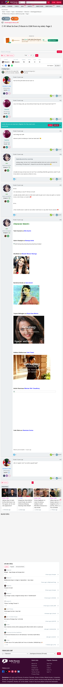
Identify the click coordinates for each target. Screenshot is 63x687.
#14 (60, 154)
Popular (12, 566)
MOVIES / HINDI (5, 498)
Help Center (35, 670)
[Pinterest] (15, 671)
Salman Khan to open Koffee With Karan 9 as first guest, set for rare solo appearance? (8, 502)
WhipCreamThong (52, 582)
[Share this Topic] (3, 66)
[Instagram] (12, 671)
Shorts (30, 6)
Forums (10, 6)
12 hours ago (47, 598)
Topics (17, 6)
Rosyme (54, 574)
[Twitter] (6, 671)
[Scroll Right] (60, 72)
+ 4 (9, 116)
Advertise (34, 665)
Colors (49, 668)
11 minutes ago (49, 644)
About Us (34, 663)
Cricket (7, 624)
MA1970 (54, 621)
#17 (60, 459)
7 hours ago (43, 582)
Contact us (35, 668)
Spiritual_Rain (53, 629)
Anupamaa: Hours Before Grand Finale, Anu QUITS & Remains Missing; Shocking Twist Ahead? (25, 502)
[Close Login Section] (60, 125)
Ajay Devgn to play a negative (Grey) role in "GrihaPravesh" (20, 595)
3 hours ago (46, 605)
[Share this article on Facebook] (6, 66)
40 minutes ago (48, 613)
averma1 (54, 637)
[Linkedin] (19, 671)
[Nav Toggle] (2, 2)
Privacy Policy (35, 674)
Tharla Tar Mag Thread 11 (11, 603)
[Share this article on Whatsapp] (12, 66)
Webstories (49, 6)
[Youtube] (9, 671)
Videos (58, 6)
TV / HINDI (20, 498)
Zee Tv (49, 665)
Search (59, 51)
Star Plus (49, 663)
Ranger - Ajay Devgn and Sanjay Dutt (14, 572)
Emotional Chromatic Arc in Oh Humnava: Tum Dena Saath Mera (22, 634)
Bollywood (8, 570)
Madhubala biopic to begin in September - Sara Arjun (18, 580)
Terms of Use (35, 672)
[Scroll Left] (2, 72)
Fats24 (54, 613)
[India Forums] (11, 2)
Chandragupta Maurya (10, 22)
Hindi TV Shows (9, 609)
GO (48, 2)
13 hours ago (48, 590)
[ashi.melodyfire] (3, 62)
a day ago (46, 629)
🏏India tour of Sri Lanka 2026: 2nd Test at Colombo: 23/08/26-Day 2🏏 (23, 642)
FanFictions (39, 6)
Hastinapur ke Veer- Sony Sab (12, 611)
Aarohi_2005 (53, 605)
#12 (60, 100)
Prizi (55, 644)
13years (7, 62)
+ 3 (9, 93)
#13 (60, 131)
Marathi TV (8, 601)
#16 (60, 219)
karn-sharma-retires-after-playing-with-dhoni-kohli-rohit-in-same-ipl (23, 627)
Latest (6, 566)
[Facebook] (3, 671)
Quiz (22, 6)
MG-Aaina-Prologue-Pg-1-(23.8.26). (13, 619)
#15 (60, 185)
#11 (60, 77)
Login (53, 2)
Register (59, 2)
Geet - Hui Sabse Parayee (11, 616)
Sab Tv (49, 672)
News (3, 6)
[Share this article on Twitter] (9, 66)
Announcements (20, 566)
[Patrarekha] (13, 62)
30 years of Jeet (8, 588)
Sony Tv (49, 670)
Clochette (54, 598)
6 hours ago (48, 574)
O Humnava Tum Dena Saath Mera (14, 632)
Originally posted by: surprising (24, 159)
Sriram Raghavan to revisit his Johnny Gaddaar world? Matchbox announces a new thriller (40, 503)
